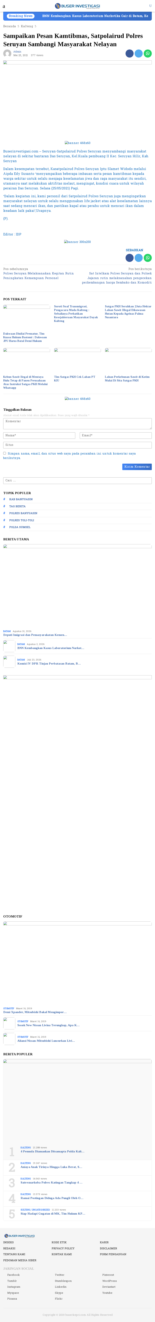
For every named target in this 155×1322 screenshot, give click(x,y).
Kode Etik (59, 1242)
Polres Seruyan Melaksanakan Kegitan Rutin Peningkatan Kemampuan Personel (38, 274)
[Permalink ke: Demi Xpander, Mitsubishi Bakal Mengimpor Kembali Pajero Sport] (77, 963)
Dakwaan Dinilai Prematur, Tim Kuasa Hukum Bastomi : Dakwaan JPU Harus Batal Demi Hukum (25, 337)
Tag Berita (17, 506)
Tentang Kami (14, 1254)
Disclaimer (108, 1248)
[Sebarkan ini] (130, 53)
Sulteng (25, 1210)
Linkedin (60, 1286)
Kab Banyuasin (21, 499)
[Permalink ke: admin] (7, 53)
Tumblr (12, 1281)
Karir (104, 1242)
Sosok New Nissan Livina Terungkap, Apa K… (48, 1025)
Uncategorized (41, 1210)
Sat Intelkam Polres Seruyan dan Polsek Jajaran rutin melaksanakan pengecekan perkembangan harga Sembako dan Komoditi (117, 276)
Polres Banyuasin (23, 513)
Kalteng (26, 1148)
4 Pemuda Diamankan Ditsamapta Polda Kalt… (52, 1151)
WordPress (109, 1281)
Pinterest (108, 1275)
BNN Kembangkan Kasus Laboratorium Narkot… (50, 648)
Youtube (107, 1292)
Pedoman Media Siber (19, 1260)
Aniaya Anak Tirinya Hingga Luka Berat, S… (51, 1167)
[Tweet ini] (139, 53)
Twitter (59, 1275)
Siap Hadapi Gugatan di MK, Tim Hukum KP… (53, 1213)
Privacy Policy (63, 1248)
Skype (59, 1292)
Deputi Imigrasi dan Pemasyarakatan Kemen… (35, 634)
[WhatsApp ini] (148, 53)
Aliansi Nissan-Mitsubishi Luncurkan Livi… (46, 1040)
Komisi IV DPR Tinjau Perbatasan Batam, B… (49, 663)
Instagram (13, 1286)
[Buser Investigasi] (77, 5)
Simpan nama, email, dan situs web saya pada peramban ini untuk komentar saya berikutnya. (69, 456)
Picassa (12, 1298)
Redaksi (9, 1248)
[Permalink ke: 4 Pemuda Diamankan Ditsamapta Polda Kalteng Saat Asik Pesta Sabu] (77, 1101)
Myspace (13, 1292)
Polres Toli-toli (21, 520)
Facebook (13, 1275)
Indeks (8, 1242)
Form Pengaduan (113, 1254)
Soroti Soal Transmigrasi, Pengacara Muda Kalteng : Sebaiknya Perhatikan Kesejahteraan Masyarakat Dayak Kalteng (76, 313)
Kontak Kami (62, 1254)
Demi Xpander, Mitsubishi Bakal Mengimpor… (35, 1012)
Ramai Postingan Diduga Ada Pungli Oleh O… (52, 1198)
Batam (7, 631)
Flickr (59, 1298)
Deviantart (108, 1286)
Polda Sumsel (19, 527)
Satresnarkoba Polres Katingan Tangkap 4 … (51, 1182)
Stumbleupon (63, 1281)
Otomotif (8, 1008)
